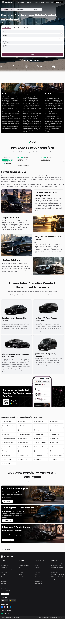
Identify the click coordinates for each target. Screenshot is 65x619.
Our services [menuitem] (29, 2)
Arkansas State (39, 426)
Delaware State (39, 434)
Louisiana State (7, 430)
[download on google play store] (14, 403)
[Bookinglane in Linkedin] (10, 607)
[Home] (2, 549)
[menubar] (21, 2)
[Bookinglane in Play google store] (12, 600)
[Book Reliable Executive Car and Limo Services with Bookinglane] (8, 2)
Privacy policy (60, 617)
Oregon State (23, 438)
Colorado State (23, 459)
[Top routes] (58, 560)
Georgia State (7, 451)
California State (55, 434)
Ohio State (22, 421)
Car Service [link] (7, 549)
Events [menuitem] (42, 2)
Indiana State (54, 421)
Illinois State (7, 455)
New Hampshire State (9, 438)
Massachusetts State (56, 455)
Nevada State (7, 421)
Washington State (40, 455)
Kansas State (7, 463)
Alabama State (7, 459)
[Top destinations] (45, 560)
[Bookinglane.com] (32, 142)
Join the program (8, 540)
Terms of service (53, 617)
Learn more (8, 520)
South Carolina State (25, 434)
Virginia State (39, 459)
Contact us (5, 593)
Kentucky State (55, 438)
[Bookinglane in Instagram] (5, 607)
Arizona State (54, 459)
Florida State (23, 426)
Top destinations (39, 560)
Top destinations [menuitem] (20, 2)
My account (58, 2)
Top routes (54, 560)
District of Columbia (41, 442)
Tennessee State (24, 455)
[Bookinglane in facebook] (2, 607)
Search (32, 54)
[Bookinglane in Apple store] (4, 600)
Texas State (39, 438)
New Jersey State (55, 430)
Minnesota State (24, 451)
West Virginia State (8, 426)
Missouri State (54, 442)
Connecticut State (56, 426)
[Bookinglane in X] (7, 607)
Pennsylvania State (40, 451)
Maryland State (55, 451)
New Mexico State (8, 442)
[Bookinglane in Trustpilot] (5, 613)
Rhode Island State (40, 447)
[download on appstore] (14, 400)
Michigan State (39, 430)
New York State (39, 421)
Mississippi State (24, 442)
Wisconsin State (8, 447)
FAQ (52, 2)
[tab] (8, 9)
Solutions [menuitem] (37, 2)
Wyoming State (23, 430)
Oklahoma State (55, 447)
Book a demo (7, 501)
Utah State (6, 434)
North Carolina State (25, 447)
